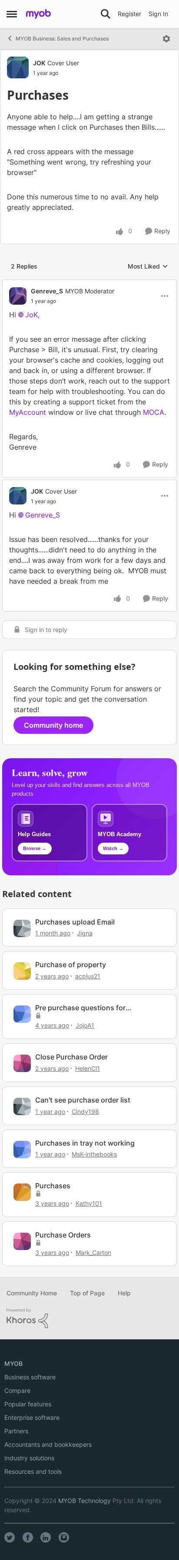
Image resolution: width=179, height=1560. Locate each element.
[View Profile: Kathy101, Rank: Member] (22, 1192)
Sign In (158, 13)
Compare (17, 1390)
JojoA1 (85, 1025)
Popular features (27, 1404)
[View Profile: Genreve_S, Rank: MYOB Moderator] (18, 296)
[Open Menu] (166, 39)
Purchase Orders (63, 1235)
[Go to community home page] (38, 14)
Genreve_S (47, 291)
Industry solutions (29, 1458)
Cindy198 (85, 1111)
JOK (39, 63)
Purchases (52, 1185)
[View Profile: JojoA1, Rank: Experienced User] (22, 1014)
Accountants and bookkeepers (48, 1444)
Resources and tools (33, 1471)
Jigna (85, 933)
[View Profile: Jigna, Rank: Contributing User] (22, 928)
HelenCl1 (87, 1068)
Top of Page (87, 1293)
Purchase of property (70, 964)
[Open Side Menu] (11, 13)
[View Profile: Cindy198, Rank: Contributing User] (22, 1106)
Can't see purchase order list (82, 1100)
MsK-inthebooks (94, 1154)
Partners (16, 1431)
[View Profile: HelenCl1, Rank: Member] (22, 1063)
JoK (31, 314)
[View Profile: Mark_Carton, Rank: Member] (22, 1241)
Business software (30, 1377)
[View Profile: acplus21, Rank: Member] (22, 971)
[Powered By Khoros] (89, 1318)
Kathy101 (89, 1203)
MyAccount (28, 412)
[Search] (105, 14)
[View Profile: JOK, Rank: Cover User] (18, 67)
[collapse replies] (89, 283)
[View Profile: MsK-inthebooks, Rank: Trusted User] (22, 1149)
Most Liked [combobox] (148, 266)
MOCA (153, 412)
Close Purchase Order (71, 1056)
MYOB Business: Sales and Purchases (62, 38)
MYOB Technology (84, 1500)
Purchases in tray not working (85, 1143)
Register (129, 13)
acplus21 (87, 976)
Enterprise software (32, 1417)
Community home (53, 725)
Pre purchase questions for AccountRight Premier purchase (88, 1007)
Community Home (32, 1293)
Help (124, 1293)
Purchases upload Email (75, 922)
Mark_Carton (93, 1252)
